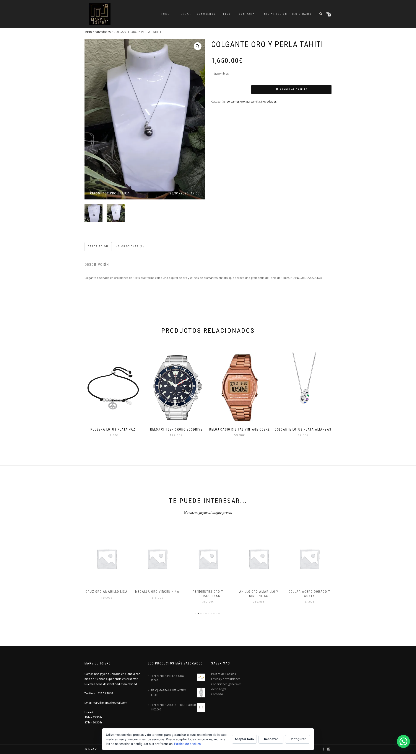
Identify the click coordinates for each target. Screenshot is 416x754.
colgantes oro (236, 101)
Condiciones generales (226, 684)
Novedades (103, 32)
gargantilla (253, 101)
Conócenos (206, 14)
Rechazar (271, 739)
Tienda (183, 14)
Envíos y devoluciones (225, 679)
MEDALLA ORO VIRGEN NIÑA (110, 591)
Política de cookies (187, 744)
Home (165, 14)
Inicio (88, 32)
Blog (227, 14)
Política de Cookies (223, 674)
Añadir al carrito (293, 89)
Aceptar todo (244, 739)
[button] (198, 46)
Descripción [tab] (98, 246)
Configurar (297, 739)
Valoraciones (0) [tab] (130, 246)
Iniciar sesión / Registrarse (287, 14)
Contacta (247, 14)
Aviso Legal (218, 689)
